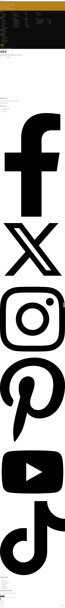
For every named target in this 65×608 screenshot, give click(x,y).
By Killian (3, 19)
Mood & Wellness (4, 42)
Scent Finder (2, 17)
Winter (50, 23)
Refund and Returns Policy (6, 582)
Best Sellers (4, 13)
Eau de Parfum (16, 13)
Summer (50, 20)
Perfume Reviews (4, 37)
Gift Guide (36, 12)
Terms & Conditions (5, 583)
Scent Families (14, 18)
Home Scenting (2, 29)
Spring (50, 19)
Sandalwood (27, 25)
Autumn (50, 22)
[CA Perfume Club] (32, 77)
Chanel (3, 22)
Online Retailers (4, 585)
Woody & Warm (16, 19)
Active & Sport (39, 23)
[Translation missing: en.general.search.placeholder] (0, 48)
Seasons (48, 18)
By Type (13, 12)
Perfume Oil (15, 14)
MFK (2, 25)
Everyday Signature (40, 22)
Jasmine (26, 24)
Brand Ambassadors (5, 588)
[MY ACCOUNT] (2, 48)
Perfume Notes (25, 18)
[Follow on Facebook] (32, 216)
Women (26, 13)
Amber (26, 19)
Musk (26, 23)
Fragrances (2, 11)
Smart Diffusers (4, 31)
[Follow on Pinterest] (32, 442)
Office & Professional (40, 20)
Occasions (36, 18)
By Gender (25, 12)
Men (26, 14)
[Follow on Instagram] (32, 355)
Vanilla (26, 22)
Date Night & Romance (40, 19)
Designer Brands (4, 41)
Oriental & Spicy (16, 24)
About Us (3, 579)
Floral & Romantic (16, 20)
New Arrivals (4, 14)
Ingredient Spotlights (5, 40)
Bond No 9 (3, 20)
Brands (1, 18)
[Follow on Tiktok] (32, 574)
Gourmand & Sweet (17, 23)
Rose (26, 20)
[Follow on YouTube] (32, 500)
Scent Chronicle (2, 34)
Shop (1, 12)
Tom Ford (3, 24)
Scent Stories (4, 36)
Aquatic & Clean (16, 25)
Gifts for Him (39, 14)
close (1, 1)
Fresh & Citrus (16, 22)
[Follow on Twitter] (32, 281)
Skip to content (2, 0)
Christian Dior (4, 23)
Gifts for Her (39, 13)
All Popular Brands (5, 28)
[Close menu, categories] (0, 598)
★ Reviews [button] (64, 305)
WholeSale (3, 584)
